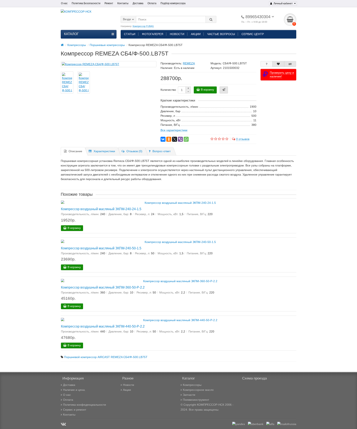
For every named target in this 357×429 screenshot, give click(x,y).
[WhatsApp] (186, 139)
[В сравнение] (290, 64)
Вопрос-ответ (161, 151)
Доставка (138, 3)
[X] (174, 139)
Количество (168, 89)
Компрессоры (192, 385)
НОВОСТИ (177, 34)
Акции (127, 389)
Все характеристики (174, 130)
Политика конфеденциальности (84, 404)
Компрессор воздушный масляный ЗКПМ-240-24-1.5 (101, 209)
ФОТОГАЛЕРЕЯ (152, 34)
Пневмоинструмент (196, 399)
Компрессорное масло (198, 389)
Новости (128, 385)
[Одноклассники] (168, 139)
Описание (75, 151)
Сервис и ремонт (74, 409)
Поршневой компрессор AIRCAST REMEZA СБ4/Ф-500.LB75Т (106, 357)
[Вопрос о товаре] (267, 64)
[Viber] (180, 139)
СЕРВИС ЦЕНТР (253, 34)
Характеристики (104, 151)
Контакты (123, 3)
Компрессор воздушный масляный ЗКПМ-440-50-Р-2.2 (103, 326)
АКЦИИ (196, 34)
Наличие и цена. (74, 389)
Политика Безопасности (86, 3)
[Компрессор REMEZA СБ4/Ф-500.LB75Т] (108, 64)
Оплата (152, 3)
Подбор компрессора (173, 3)
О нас (64, 3)
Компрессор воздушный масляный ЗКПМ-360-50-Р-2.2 (103, 287)
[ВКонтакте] (163, 139)
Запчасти (189, 394)
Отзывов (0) (134, 151)
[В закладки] (278, 64)
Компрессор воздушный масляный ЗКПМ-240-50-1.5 (101, 248)
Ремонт (109, 3)
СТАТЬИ (129, 34)
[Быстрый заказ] (224, 89)
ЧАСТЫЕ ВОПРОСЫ (221, 34)
